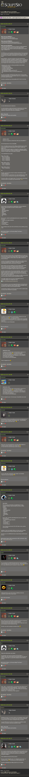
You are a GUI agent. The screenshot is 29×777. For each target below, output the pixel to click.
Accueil (2, 11)
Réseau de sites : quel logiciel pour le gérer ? (10, 12)
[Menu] (2, 2)
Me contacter (3, 82)
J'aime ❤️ (4, 117)
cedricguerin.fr (5, 232)
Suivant (7, 14)
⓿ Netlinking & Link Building (11, 11)
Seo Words (9, 82)
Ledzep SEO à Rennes (7, 539)
